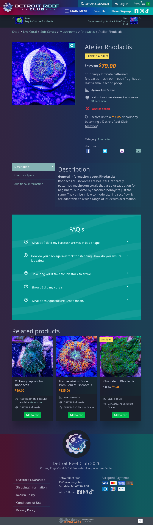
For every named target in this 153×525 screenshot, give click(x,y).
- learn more (36, 402)
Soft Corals (48, 32)
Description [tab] (21, 167)
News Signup (121, 11)
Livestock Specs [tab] (24, 175)
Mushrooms (68, 32)
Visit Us (99, 11)
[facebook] (136, 11)
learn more (100, 101)
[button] (72, 45)
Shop (15, 32)
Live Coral (30, 32)
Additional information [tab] (28, 184)
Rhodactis (88, 32)
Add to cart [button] (32, 415)
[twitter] (104, 150)
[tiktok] (147, 11)
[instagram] (142, 11)
